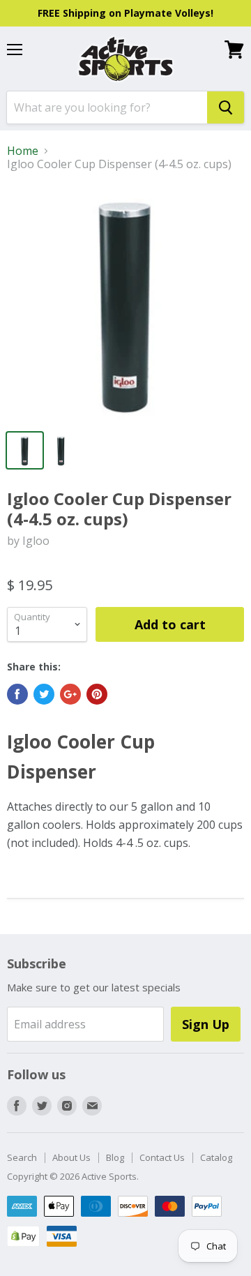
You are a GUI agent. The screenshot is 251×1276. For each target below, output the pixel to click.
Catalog (216, 1157)
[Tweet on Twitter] (43, 694)
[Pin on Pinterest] (96, 694)
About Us (71, 1157)
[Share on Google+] (70, 694)
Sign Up (205, 1024)
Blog (115, 1157)
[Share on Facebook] (17, 694)
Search (22, 1157)
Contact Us (162, 1157)
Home (22, 150)
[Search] (225, 107)
